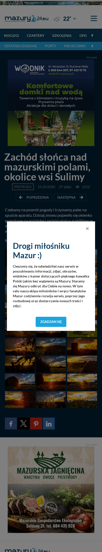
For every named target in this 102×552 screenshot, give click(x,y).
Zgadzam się (51, 322)
